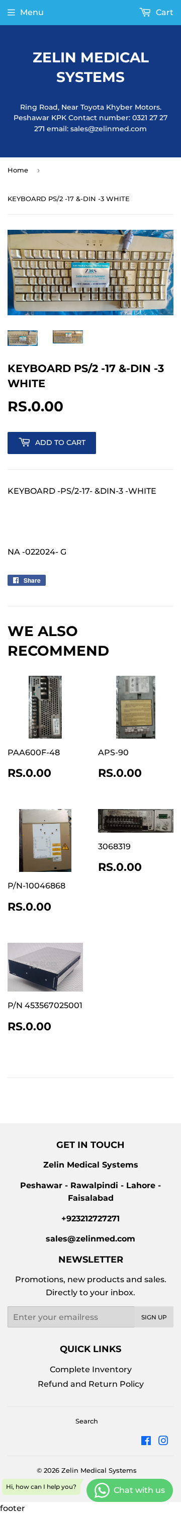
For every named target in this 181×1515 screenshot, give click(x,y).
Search (86, 1421)
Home (18, 170)
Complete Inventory (91, 1369)
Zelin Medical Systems (91, 67)
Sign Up (154, 1317)
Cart (163, 12)
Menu (32, 12)
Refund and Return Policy (91, 1384)
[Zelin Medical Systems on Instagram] (163, 1442)
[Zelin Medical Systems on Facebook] (146, 1442)
